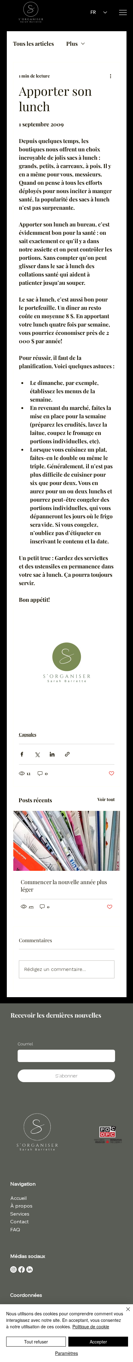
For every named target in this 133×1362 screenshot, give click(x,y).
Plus (72, 43)
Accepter (98, 1342)
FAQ (15, 1229)
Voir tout (106, 799)
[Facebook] (21, 1269)
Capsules (27, 734)
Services (19, 1214)
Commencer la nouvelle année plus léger (64, 885)
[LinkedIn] (29, 1269)
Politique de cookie (90, 1326)
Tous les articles (33, 43)
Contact (19, 1221)
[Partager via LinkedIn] (52, 754)
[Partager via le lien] (67, 754)
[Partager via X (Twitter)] (37, 754)
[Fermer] (124, 1312)
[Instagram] (13, 1269)
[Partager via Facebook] (22, 754)
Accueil (18, 1198)
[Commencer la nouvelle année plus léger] (66, 841)
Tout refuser (36, 1342)
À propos (21, 1206)
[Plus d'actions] (110, 76)
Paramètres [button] (66, 1353)
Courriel (25, 1043)
